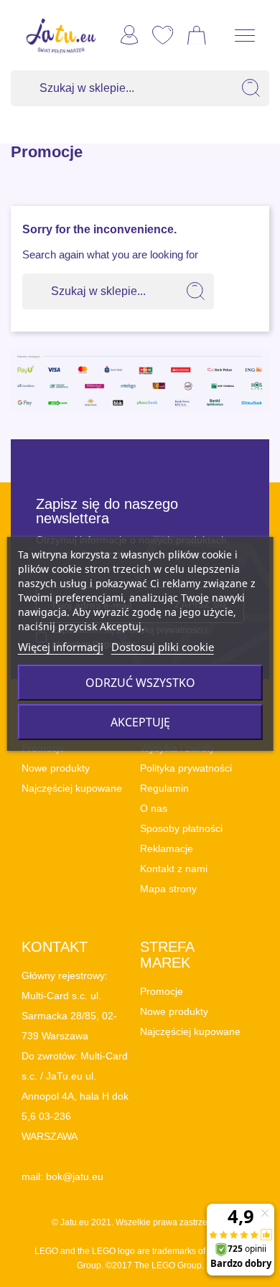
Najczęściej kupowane (72, 788)
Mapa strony (168, 888)
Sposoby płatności (181, 828)
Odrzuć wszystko (140, 683)
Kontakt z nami (173, 868)
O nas (153, 808)
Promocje (161, 991)
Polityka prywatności (186, 768)
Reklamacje (166, 848)
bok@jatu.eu (74, 1176)
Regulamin (164, 788)
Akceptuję (140, 722)
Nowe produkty (56, 768)
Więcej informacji (60, 647)
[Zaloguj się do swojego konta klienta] (129, 35)
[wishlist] (162, 35)
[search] (251, 88)
